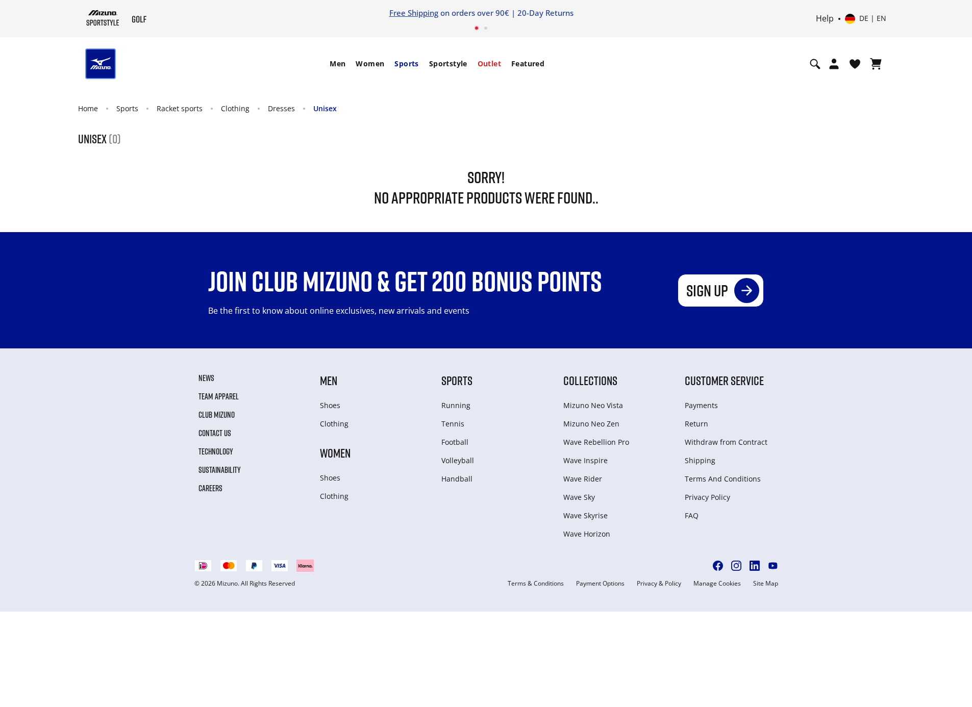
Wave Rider (582, 479)
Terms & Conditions (536, 583)
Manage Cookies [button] (717, 583)
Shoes (330, 405)
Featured (527, 63)
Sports (406, 63)
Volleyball (457, 460)
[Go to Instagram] (736, 566)
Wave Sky (579, 497)
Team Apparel (218, 396)
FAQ (692, 515)
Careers (210, 488)
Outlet (489, 63)
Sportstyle (448, 63)
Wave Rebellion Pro (596, 442)
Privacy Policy (707, 497)
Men (337, 63)
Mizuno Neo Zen (591, 423)
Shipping (700, 460)
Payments (701, 405)
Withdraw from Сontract (726, 442)
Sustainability (219, 470)
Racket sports (180, 108)
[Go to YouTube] (773, 566)
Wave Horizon (586, 534)
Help (825, 18)
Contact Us (214, 433)
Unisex (325, 108)
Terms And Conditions (723, 479)
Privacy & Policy (659, 583)
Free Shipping (413, 13)
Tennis (452, 423)
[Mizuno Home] (102, 17)
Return (696, 423)
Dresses (281, 108)
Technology (215, 451)
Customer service (724, 380)
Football (454, 442)
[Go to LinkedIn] (755, 566)
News (206, 378)
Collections (590, 380)
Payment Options (600, 583)
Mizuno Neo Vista (593, 405)
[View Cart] (875, 63)
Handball (456, 479)
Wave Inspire (585, 460)
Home (88, 108)
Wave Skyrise (585, 515)
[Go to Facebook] (718, 566)
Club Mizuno (216, 415)
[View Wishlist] (854, 63)
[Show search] (815, 63)
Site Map (765, 583)
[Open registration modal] (834, 63)
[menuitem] (338, 63)
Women (370, 63)
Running (455, 405)
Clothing (235, 108)
